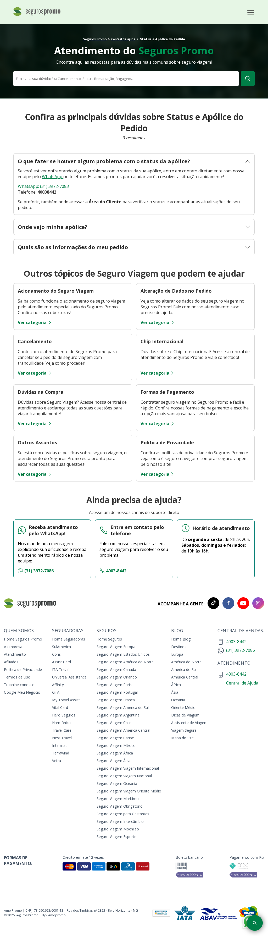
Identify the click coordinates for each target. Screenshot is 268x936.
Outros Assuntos (37, 442)
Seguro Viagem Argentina (118, 715)
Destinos (178, 646)
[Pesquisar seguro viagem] (255, 923)
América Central (184, 677)
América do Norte (186, 661)
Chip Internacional (162, 341)
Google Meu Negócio (22, 692)
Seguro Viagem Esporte (116, 836)
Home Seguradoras (68, 639)
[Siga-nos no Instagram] (256, 603)
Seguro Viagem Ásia (113, 760)
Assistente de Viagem (189, 722)
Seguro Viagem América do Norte (125, 661)
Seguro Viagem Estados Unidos (123, 654)
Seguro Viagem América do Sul (123, 707)
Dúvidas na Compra (40, 392)
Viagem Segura (184, 730)
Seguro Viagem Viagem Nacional (124, 775)
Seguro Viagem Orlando (117, 677)
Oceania (178, 699)
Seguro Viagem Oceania (117, 783)
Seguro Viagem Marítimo (118, 798)
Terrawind (60, 753)
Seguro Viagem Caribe (115, 737)
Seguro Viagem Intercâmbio (120, 821)
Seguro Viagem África (115, 753)
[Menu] (251, 12)
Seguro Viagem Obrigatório (120, 806)
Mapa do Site (182, 737)
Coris (56, 654)
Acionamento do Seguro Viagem (56, 291)
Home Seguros (109, 639)
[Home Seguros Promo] (36, 15)
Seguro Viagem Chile (114, 722)
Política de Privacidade (167, 442)
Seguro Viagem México (116, 745)
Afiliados (11, 661)
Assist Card (61, 661)
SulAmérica (61, 646)
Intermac (59, 745)
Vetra (56, 760)
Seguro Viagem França (116, 699)
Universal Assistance (69, 677)
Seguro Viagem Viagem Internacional (128, 768)
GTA (55, 692)
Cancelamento (35, 341)
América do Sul (184, 669)
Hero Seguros (63, 715)
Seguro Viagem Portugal (117, 692)
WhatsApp (52, 176)
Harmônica (61, 722)
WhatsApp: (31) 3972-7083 (43, 186)
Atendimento (15, 654)
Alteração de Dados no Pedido (176, 291)
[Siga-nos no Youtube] (241, 603)
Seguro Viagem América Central (123, 730)
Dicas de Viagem (185, 715)
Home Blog (181, 639)
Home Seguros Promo (23, 639)
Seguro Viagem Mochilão (118, 828)
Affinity (58, 684)
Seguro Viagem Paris (114, 684)
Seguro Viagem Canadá (116, 669)
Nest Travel (62, 737)
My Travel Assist (66, 699)
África (176, 684)
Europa (177, 654)
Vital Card (60, 707)
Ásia (174, 692)
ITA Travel (60, 669)
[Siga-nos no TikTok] (211, 603)
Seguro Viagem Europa (116, 646)
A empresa (13, 646)
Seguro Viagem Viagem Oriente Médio (129, 791)
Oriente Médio (183, 707)
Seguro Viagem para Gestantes (123, 813)
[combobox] (126, 78)
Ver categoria (32, 322)
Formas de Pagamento (167, 392)
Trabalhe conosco (19, 684)
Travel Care (61, 730)
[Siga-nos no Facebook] (226, 603)
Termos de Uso (17, 677)
